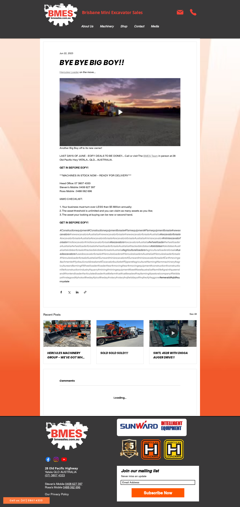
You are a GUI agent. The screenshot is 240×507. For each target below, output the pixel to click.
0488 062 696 (71, 484)
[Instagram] (56, 456)
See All (193, 314)
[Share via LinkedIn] (77, 292)
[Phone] (193, 12)
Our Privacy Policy (57, 491)
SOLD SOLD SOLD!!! (114, 353)
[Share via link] (85, 292)
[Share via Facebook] (61, 292)
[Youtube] (64, 456)
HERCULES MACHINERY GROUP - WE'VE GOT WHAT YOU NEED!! (66, 355)
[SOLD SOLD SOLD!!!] (120, 333)
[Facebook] (48, 456)
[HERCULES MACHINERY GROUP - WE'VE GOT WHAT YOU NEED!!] (67, 333)
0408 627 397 (73, 481)
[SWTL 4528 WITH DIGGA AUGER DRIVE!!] (173, 333)
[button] (106, 26)
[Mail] (180, 12)
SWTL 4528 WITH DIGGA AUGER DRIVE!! (170, 355)
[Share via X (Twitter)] (69, 292)
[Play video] (120, 112)
